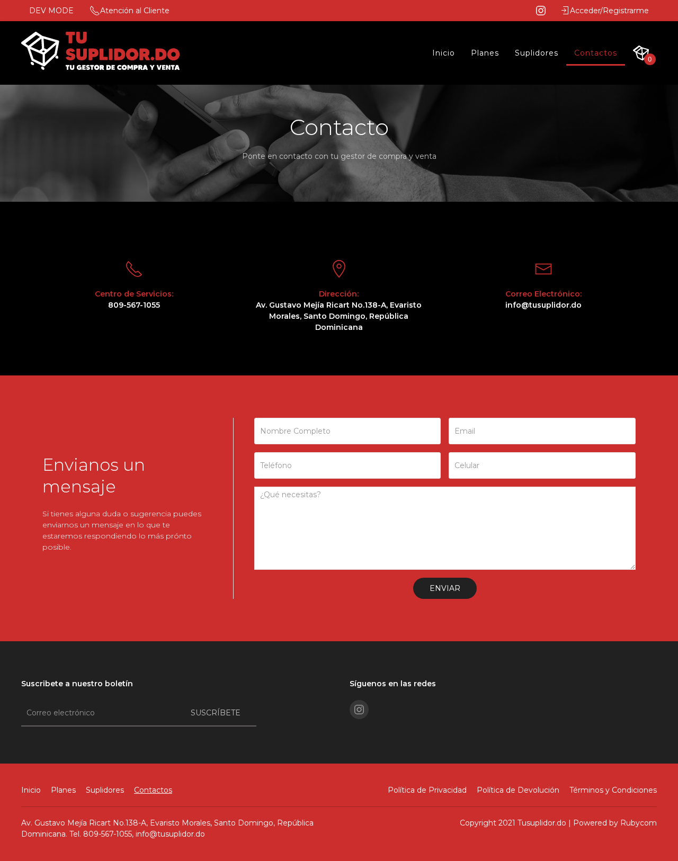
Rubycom (638, 823)
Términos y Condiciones (613, 790)
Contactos (595, 53)
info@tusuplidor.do (170, 834)
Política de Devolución (518, 790)
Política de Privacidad (427, 790)
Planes (485, 53)
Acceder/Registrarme (609, 10)
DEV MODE (51, 10)
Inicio (443, 53)
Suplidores (536, 53)
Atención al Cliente (135, 10)
